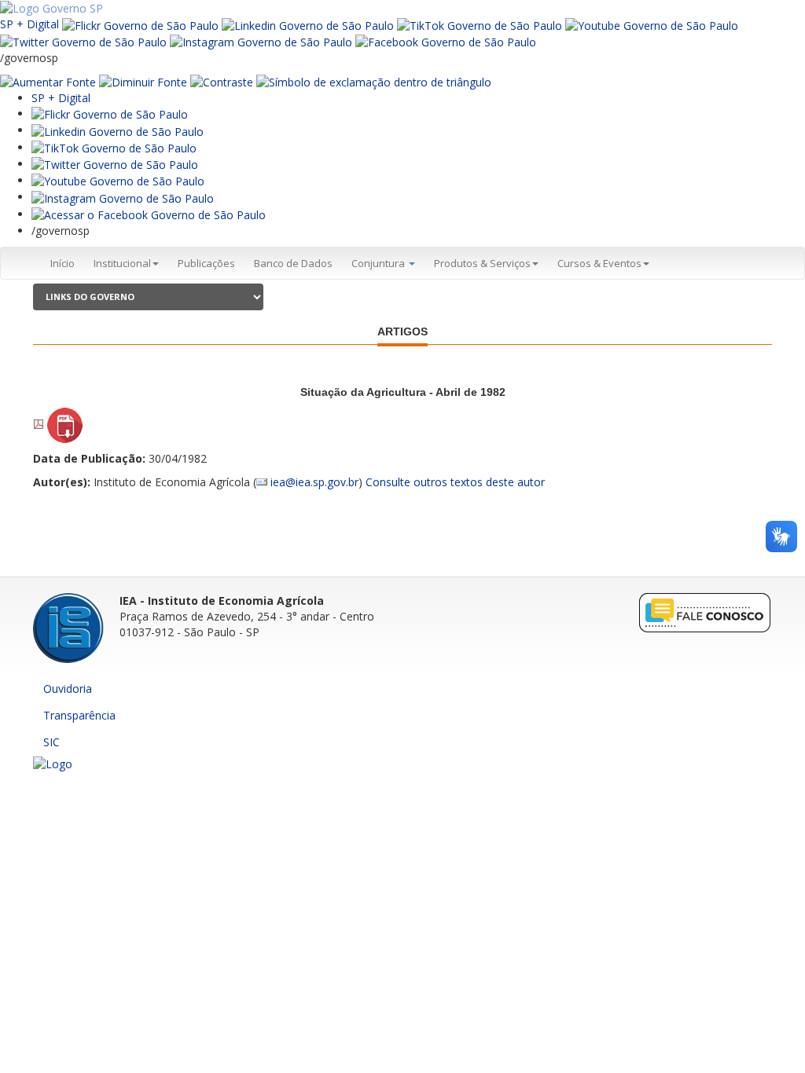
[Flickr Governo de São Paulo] (109, 113)
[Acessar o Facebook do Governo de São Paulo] (148, 214)
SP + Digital (29, 23)
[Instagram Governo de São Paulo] (261, 41)
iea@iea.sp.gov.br (314, 481)
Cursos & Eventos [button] (599, 263)
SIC (51, 741)
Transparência (79, 715)
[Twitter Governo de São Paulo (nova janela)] (83, 41)
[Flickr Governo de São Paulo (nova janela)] (140, 23)
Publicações (206, 263)
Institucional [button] (122, 263)
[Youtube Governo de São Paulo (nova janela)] (651, 23)
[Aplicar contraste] (221, 81)
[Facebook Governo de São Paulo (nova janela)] (445, 41)
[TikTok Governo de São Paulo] (114, 147)
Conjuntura (379, 263)
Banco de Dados (293, 263)
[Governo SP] (51, 7)
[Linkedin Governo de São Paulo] (117, 130)
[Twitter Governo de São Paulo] (114, 163)
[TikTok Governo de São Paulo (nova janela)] (479, 23)
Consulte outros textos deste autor (455, 481)
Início (62, 263)
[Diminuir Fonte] (143, 81)
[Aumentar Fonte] (48, 81)
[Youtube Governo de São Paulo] (117, 180)
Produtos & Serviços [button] (482, 263)
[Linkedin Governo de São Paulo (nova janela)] (308, 23)
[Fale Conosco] (705, 611)
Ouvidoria (67, 688)
